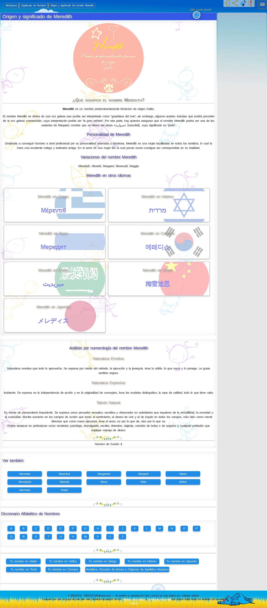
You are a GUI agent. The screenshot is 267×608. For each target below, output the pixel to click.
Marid (64, 490)
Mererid (64, 481)
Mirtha (183, 481)
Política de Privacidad (159, 599)
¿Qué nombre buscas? (200, 9)
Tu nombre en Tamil (23, 569)
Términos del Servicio (133, 599)
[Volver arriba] (158, 591)
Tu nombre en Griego (102, 561)
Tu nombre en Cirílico (63, 561)
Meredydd (25, 481)
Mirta (143, 481)
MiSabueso (11, 5)
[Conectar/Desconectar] (227, 3)
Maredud (64, 473)
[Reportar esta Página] (251, 3)
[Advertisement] (242, 32)
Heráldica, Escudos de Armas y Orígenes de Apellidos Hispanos (127, 569)
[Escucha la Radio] (243, 3)
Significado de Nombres (33, 5)
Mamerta (24, 473)
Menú (261, 4)
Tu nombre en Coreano (63, 569)
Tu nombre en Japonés (181, 561)
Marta (183, 473)
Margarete (104, 473)
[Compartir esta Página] (235, 3)
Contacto (133, 603)
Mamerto (24, 490)
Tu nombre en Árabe (23, 561)
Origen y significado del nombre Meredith (71, 5)
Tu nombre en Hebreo (142, 561)
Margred (143, 473)
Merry (103, 481)
